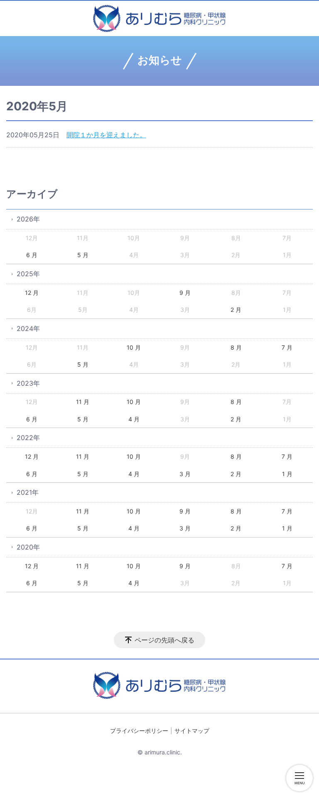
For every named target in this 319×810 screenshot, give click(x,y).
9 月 (185, 292)
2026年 (28, 219)
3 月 (185, 473)
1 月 (287, 473)
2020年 (28, 547)
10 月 (134, 347)
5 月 (82, 254)
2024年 (28, 328)
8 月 (236, 347)
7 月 (287, 347)
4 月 (134, 419)
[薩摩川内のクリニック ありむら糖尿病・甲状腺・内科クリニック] (159, 18)
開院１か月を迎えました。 (106, 135)
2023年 (28, 383)
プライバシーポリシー (139, 730)
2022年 (28, 437)
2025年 (28, 274)
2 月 (236, 309)
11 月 (82, 401)
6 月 (31, 254)
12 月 (32, 292)
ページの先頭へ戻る (164, 640)
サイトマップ (191, 730)
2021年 (28, 492)
